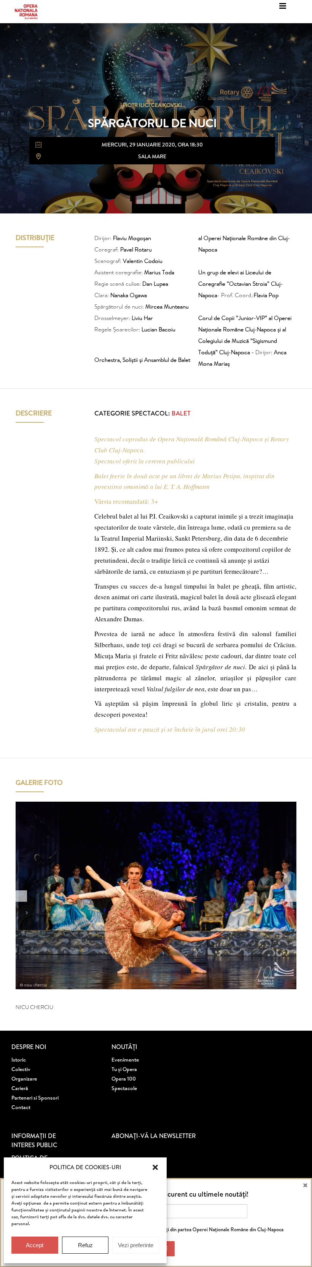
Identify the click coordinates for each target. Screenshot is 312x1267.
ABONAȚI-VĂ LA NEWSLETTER (153, 1136)
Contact (20, 1107)
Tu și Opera (124, 1069)
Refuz (85, 1245)
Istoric (18, 1059)
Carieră (19, 1088)
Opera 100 (123, 1078)
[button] (155, 1167)
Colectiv (20, 1069)
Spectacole (124, 1088)
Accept (34, 1245)
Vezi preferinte (135, 1245)
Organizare (24, 1078)
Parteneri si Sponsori (35, 1097)
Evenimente (125, 1059)
